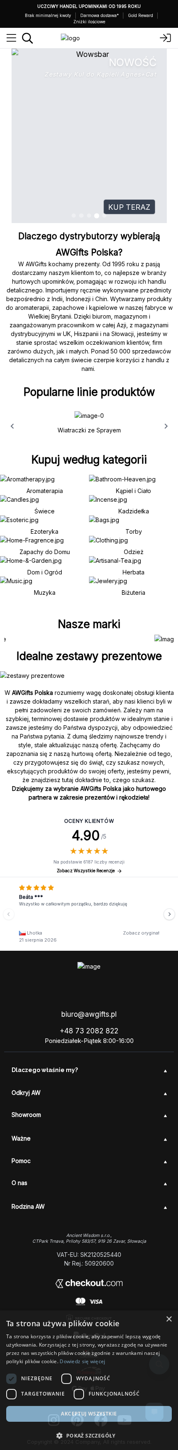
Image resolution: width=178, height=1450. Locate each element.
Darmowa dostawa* (99, 15)
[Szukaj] (27, 38)
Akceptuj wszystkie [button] (89, 1413)
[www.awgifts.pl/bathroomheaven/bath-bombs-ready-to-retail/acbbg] (89, 136)
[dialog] (89, 1380)
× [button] (169, 1319)
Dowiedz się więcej (82, 1361)
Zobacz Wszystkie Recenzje (86, 870)
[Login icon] (165, 38)
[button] (89, 1435)
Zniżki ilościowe (89, 21)
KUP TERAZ (129, 207)
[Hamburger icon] (11, 38)
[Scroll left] (12, 426)
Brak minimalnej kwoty (48, 15)
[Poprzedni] (8, 914)
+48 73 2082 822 (89, 1031)
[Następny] (169, 914)
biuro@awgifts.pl (89, 1014)
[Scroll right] (166, 426)
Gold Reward (140, 15)
